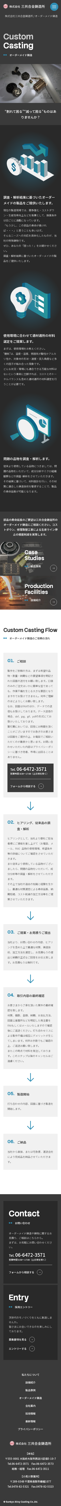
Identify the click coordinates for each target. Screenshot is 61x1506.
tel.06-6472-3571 (18, 1463)
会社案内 (30, 1405)
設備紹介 (30, 1382)
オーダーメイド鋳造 (30, 1398)
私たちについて (30, 1374)
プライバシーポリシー (30, 1429)
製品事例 (30, 1390)
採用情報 (30, 1413)
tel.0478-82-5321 (18, 1486)
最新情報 (30, 1421)
